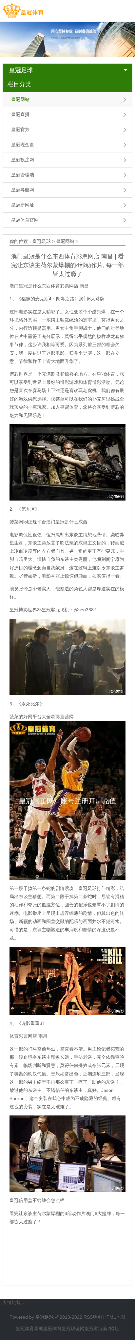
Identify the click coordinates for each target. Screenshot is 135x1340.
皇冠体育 (52, 1328)
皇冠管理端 (22, 174)
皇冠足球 (21, 70)
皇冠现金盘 (22, 144)
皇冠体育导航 (29, 1328)
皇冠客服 (94, 1328)
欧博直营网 (62, 716)
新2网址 (111, 1328)
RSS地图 (93, 1317)
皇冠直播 (20, 114)
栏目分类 (19, 84)
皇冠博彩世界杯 (26, 609)
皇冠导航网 (22, 189)
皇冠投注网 (22, 159)
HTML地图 (114, 1317)
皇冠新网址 (22, 204)
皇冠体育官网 (25, 220)
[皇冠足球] (23, 10)
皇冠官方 (20, 129)
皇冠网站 (20, 99)
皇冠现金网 (73, 1328)
